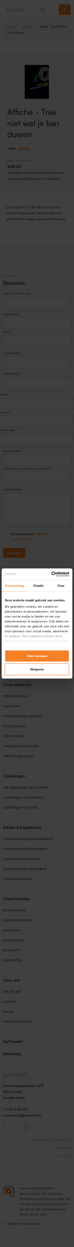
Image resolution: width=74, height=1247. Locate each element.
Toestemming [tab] (14, 585)
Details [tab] (39, 585)
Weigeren (37, 669)
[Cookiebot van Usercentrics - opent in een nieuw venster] (52, 574)
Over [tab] (61, 585)
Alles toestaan (37, 656)
